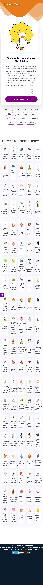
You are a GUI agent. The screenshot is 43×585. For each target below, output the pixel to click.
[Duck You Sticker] (21, 243)
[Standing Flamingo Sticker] (29, 491)
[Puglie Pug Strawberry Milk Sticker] (21, 491)
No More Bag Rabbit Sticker (5, 498)
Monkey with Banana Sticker (13, 424)
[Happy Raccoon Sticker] (13, 362)
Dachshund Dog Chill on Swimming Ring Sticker (21, 328)
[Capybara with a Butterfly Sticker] (5, 400)
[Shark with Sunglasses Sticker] (37, 474)
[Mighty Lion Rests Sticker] (37, 319)
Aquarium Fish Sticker (21, 390)
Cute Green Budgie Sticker (21, 407)
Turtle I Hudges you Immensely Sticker (22, 268)
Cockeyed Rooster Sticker (29, 443)
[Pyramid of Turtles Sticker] (5, 381)
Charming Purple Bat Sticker (29, 368)
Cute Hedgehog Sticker (5, 211)
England (31, 123)
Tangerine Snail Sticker (29, 463)
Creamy (21, 127)
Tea (18, 114)
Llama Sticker (37, 175)
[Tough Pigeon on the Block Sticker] (37, 224)
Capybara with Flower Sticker (21, 518)
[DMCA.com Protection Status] (22, 554)
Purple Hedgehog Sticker (13, 443)
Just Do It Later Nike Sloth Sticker (5, 349)
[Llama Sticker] (37, 168)
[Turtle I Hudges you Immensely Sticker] (21, 260)
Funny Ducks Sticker (5, 287)
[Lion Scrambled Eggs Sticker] (37, 400)
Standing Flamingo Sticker (29, 499)
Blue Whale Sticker (37, 156)
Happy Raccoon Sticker (13, 369)
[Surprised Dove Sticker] (5, 436)
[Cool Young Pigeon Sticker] (13, 203)
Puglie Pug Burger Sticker (13, 350)
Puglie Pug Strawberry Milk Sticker (21, 499)
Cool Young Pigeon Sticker (13, 211)
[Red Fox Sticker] (13, 225)
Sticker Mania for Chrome (10, 547)
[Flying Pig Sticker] (5, 474)
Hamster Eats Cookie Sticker (13, 268)
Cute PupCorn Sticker (5, 175)
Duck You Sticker (21, 250)
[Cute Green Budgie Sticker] (21, 400)
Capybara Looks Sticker (21, 369)
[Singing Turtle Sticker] (13, 400)
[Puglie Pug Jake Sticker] (37, 510)
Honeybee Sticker (38, 212)
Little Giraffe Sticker (37, 287)
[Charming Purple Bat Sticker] (29, 362)
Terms (29, 549)
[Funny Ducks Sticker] (5, 280)
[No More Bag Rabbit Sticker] (5, 490)
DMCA (36, 549)
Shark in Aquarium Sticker (37, 307)
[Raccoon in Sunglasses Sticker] (29, 400)
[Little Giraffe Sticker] (37, 280)
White (7, 109)
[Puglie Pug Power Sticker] (29, 473)
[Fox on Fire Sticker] (13, 243)
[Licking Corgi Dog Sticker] (21, 185)
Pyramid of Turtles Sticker (5, 389)
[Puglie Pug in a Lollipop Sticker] (5, 510)
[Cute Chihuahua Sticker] (29, 186)
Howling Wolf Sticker (21, 443)
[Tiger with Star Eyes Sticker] (13, 510)
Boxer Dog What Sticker (5, 368)
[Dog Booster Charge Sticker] (5, 319)
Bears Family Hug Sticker (29, 389)
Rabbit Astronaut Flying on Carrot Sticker (21, 210)
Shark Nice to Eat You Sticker (13, 174)
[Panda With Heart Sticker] (37, 243)
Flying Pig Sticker (5, 480)
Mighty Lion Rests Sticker (37, 329)
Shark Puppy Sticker (21, 463)
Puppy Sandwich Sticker (21, 307)
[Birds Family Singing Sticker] (5, 417)
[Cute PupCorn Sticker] (5, 167)
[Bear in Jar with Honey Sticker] (5, 299)
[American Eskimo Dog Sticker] (21, 417)
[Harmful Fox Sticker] (37, 491)
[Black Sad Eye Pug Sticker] (37, 435)
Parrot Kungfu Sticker (29, 518)
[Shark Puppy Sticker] (21, 456)
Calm (15, 118)
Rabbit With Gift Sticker (5, 192)
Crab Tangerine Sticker (21, 175)
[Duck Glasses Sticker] (29, 203)
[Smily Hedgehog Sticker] (29, 319)
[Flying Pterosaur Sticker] (37, 186)
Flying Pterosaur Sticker (37, 193)
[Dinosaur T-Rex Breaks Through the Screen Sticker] (13, 318)
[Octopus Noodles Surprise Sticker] (37, 456)
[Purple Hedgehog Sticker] (13, 436)
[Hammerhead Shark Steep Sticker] (29, 342)
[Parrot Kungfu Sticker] (29, 510)
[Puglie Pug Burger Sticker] (13, 341)
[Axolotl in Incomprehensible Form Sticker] (13, 456)
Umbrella (35, 118)
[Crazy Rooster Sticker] (29, 418)
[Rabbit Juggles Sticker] (13, 186)
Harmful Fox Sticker (38, 499)
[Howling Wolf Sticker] (21, 436)
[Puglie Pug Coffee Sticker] (21, 279)
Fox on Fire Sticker (13, 250)
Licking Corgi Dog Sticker (21, 192)
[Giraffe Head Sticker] (5, 149)
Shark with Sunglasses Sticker (38, 480)
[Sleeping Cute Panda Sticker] (37, 341)
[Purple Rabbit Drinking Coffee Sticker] (5, 224)
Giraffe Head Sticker (5, 156)
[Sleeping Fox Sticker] (13, 299)
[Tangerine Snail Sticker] (29, 456)
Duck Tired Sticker (21, 480)
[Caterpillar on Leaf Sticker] (21, 149)
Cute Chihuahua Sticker (30, 193)
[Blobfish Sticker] (29, 280)
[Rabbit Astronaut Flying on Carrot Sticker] (21, 203)
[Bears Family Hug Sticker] (29, 381)
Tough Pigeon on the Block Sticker (37, 231)
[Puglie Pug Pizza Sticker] (29, 224)
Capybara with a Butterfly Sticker (5, 407)
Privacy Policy (20, 549)
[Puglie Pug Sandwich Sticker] (5, 243)
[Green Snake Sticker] (29, 167)
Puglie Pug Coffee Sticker (21, 286)
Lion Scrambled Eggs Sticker (38, 407)
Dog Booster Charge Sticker (5, 329)
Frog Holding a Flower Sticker (5, 268)
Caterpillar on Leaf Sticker (22, 156)
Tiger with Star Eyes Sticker (13, 517)
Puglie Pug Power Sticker (29, 480)
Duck (36, 109)
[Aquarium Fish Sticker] (21, 382)
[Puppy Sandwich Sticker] (21, 299)
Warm (20, 123)
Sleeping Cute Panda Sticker (37, 350)
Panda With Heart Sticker (37, 250)
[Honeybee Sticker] (37, 204)
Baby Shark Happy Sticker (37, 268)
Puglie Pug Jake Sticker (37, 518)
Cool (33, 114)
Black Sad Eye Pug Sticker (37, 442)
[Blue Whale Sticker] (37, 149)
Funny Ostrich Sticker (13, 156)
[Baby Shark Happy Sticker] (37, 261)
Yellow (27, 109)
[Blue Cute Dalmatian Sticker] (29, 261)
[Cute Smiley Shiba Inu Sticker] (37, 381)
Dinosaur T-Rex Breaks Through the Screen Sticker (13, 327)
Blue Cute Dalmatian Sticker (30, 269)
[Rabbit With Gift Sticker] (5, 185)
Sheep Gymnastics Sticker (38, 425)
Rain (6, 118)
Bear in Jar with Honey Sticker (5, 306)
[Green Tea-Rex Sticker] (37, 362)
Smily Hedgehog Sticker (30, 329)
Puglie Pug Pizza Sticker (29, 232)
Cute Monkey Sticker (29, 250)
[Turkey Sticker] (29, 300)
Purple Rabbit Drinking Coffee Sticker (5, 231)
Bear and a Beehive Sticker (13, 286)
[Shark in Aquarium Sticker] (37, 299)
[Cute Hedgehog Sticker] (5, 203)
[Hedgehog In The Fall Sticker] (13, 491)
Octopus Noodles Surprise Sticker (38, 463)
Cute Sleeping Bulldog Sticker (29, 156)
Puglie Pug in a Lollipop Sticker (5, 517)
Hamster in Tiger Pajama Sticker (21, 350)
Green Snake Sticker (29, 175)
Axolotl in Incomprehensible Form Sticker (13, 463)
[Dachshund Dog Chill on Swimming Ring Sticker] (21, 318)
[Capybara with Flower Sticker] (21, 510)
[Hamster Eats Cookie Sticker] (13, 261)
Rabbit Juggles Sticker (13, 193)
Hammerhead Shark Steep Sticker (30, 351)
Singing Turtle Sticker (13, 407)
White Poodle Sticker (13, 480)
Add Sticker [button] (21, 99)
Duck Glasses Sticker (30, 211)
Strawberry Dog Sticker (21, 232)
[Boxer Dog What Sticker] (5, 362)
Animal (16, 109)
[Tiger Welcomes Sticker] (5, 456)
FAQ (11, 549)
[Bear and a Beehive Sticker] (13, 279)
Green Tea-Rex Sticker (37, 368)
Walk (11, 123)
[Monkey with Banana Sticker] (13, 417)
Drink (10, 114)
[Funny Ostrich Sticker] (13, 149)
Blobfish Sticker (30, 287)
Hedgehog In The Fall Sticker (13, 499)
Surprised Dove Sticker (5, 443)
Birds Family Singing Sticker (5, 424)
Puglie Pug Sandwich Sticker (5, 250)
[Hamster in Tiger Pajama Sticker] (21, 341)
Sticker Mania (13, 4)
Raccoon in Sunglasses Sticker (29, 407)
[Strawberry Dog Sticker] (21, 225)
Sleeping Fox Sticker (13, 307)
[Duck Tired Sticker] (21, 474)
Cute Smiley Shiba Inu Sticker (37, 389)
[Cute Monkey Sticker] (29, 243)
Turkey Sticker (29, 308)
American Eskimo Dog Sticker (21, 424)
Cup (25, 114)
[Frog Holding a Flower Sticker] (5, 260)
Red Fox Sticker (13, 232)
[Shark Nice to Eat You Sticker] (13, 166)
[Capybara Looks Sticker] (21, 362)
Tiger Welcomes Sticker (5, 463)
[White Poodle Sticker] (13, 474)
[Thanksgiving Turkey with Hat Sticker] (13, 382)
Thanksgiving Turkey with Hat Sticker (13, 390)
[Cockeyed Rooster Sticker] (29, 436)
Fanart (24, 118)
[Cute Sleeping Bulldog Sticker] (29, 149)
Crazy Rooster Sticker (29, 425)
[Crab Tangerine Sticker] (21, 167)
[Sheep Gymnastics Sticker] (37, 418)
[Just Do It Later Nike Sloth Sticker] (5, 341)
